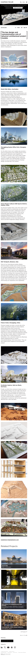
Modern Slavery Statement (22, 652)
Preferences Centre (3, 652)
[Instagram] (15, 648)
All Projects (23, 631)
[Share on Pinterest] (26, 27)
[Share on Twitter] (23, 27)
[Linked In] (1, 648)
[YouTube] (8, 648)
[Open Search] (21, 2)
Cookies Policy (8, 7)
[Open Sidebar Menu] (26, 2)
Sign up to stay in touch (7, 640)
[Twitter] (5, 648)
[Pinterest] (12, 648)
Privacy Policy (15, 652)
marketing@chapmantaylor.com (10, 539)
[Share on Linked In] (21, 27)
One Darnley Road (7, 654)
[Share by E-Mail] (24, 27)
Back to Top (23, 635)
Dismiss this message (18, 7)
